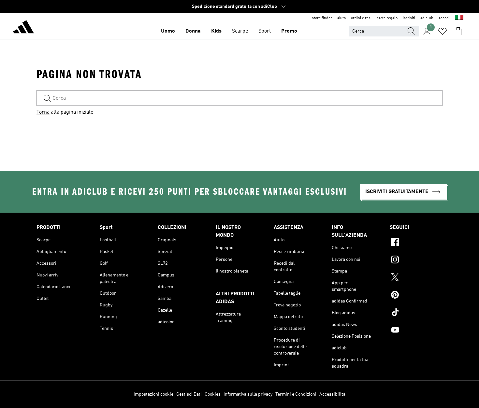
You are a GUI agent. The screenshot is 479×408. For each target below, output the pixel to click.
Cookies (213, 394)
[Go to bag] (458, 31)
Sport (264, 31)
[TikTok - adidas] (416, 313)
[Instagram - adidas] (416, 260)
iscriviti (409, 18)
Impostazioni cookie (153, 394)
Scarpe (240, 31)
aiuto (341, 18)
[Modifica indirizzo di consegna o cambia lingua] (459, 18)
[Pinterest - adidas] (416, 295)
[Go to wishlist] (442, 31)
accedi (444, 18)
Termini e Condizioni (295, 394)
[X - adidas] (416, 278)
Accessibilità (332, 394)
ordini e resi (361, 18)
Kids (216, 31)
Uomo (168, 31)
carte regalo (387, 18)
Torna (43, 112)
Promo (289, 31)
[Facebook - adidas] (416, 243)
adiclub (426, 18)
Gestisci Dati (189, 394)
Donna (193, 31)
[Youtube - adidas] (416, 331)
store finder (322, 18)
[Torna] (23, 28)
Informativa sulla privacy (248, 394)
